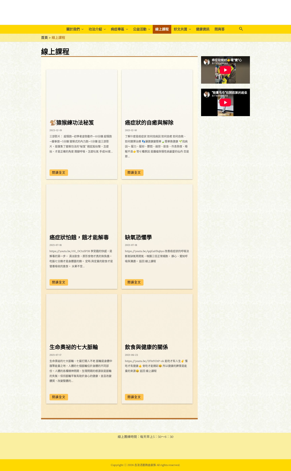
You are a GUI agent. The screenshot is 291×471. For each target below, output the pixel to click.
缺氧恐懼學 (138, 237)
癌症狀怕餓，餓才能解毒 (79, 237)
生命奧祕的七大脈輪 (74, 347)
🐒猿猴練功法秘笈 (72, 122)
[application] (82, 29)
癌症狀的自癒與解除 (149, 122)
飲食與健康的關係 (146, 347)
